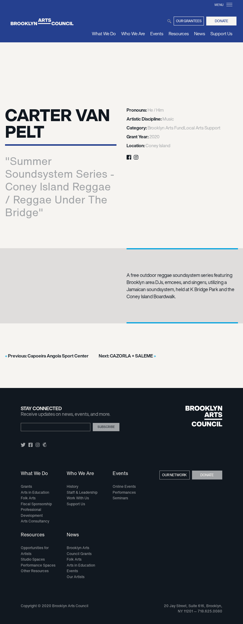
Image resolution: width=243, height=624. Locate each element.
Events (156, 33)
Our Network (174, 474)
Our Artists (75, 576)
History (72, 486)
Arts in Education (35, 492)
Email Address (30, 420)
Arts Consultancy (35, 521)
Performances (124, 492)
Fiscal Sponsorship (36, 503)
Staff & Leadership (82, 492)
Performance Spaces (38, 565)
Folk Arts (28, 498)
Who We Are (133, 33)
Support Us (221, 33)
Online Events (124, 486)
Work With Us (78, 498)
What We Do (104, 33)
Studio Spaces (33, 559)
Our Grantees (189, 20)
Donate (221, 20)
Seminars (120, 498)
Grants (26, 486)
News (199, 33)
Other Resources (35, 570)
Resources (179, 33)
